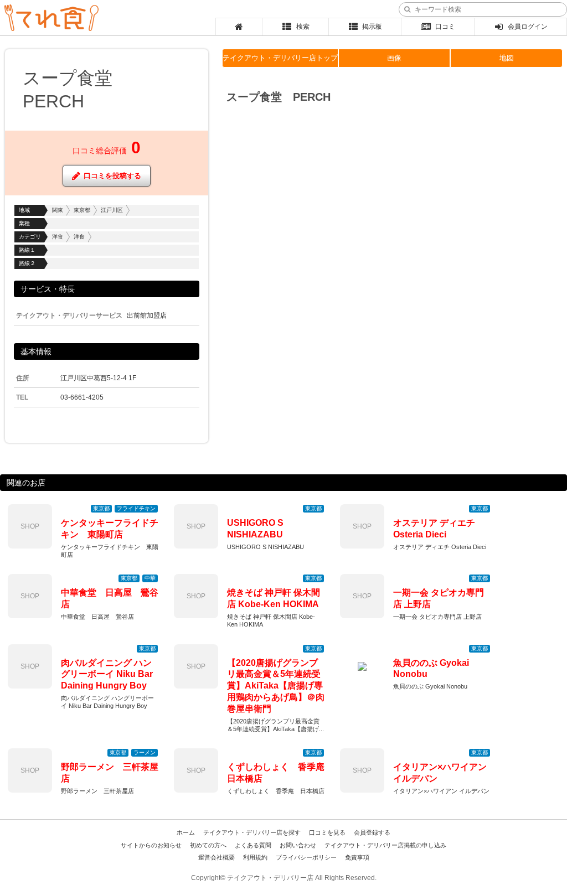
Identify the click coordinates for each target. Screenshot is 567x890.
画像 (394, 58)
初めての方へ (208, 845)
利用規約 (255, 857)
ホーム (186, 832)
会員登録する (372, 832)
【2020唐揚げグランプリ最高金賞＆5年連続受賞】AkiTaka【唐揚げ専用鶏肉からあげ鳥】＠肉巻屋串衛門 (275, 685)
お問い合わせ (298, 845)
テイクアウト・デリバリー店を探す (252, 832)
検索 (303, 26)
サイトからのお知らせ (151, 845)
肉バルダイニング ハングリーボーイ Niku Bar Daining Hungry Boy (107, 674)
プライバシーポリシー (306, 857)
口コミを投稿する (112, 176)
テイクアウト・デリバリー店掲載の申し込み (385, 845)
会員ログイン (528, 26)
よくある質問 (253, 845)
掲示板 (372, 26)
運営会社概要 (216, 857)
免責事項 (357, 857)
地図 (506, 58)
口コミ (445, 26)
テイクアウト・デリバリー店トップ (280, 58)
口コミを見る (327, 832)
